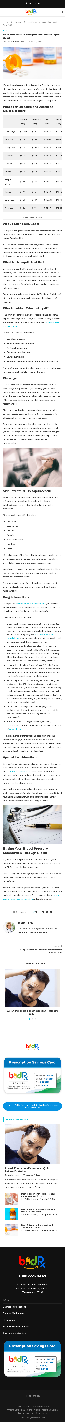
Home (5, 22)
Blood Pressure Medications (16, 1326)
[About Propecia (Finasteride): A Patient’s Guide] (32, 988)
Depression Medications (14, 1306)
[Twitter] (30, 3)
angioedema (15, 729)
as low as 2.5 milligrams (20, 771)
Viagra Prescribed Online (46, 1409)
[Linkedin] (38, 3)
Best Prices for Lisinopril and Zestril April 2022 (37, 1226)
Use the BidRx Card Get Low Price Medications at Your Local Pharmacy (32, 1106)
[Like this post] (36, 912)
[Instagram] (34, 3)
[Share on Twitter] (43, 912)
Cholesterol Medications (14, 1333)
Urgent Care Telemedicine (19, 1409)
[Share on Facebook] (40, 912)
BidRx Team (18, 41)
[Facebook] (26, 3)
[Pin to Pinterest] (47, 912)
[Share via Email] (51, 912)
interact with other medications (31, 603)
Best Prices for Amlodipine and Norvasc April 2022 (38, 1210)
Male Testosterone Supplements (32, 1413)
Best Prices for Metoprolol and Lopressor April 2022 (38, 1195)
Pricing (18, 22)
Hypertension (9, 1320)
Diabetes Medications (13, 1313)
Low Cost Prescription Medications (32, 1406)
